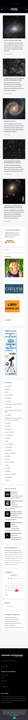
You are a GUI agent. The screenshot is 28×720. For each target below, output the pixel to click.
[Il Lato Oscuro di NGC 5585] (14, 26)
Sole (6, 465)
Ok (14, 717)
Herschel (7, 423)
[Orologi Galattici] (14, 108)
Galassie (6, 415)
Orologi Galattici (10, 121)
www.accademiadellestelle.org (11, 621)
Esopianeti (7, 407)
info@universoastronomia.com (10, 660)
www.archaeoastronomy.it (10, 617)
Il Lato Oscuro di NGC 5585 (12, 40)
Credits (2, 683)
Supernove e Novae (9, 474)
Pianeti (6, 456)
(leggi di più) (12, 236)
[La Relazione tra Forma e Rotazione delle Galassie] (14, 149)
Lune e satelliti (8, 444)
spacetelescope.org (18, 627)
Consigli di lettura (5, 686)
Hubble (6, 426)
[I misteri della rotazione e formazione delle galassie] (14, 191)
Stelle (6, 471)
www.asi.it (12, 623)
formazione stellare (17, 550)
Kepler (6, 438)
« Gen (6, 595)
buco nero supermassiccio (12, 560)
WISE (6, 480)
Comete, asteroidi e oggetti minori (12, 404)
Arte (6, 392)
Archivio (3, 677)
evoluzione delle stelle (9, 556)
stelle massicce (16, 562)
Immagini (7, 429)
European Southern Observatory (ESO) (13, 410)
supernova (11, 564)
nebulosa (20, 552)
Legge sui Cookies (5, 675)
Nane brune (7, 447)
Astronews (7, 395)
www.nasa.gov (18, 623)
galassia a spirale (15, 558)
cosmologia (14, 554)
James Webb (7, 435)
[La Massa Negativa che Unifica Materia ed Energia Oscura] (14, 67)
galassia (7, 552)
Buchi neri (7, 398)
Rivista (6, 459)
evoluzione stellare (18, 556)
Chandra (6, 401)
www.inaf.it (7, 623)
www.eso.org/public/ (9, 627)
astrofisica (20, 554)
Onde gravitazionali (9, 453)
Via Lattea (7, 477)
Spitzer (6, 468)
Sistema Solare (8, 462)
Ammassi (7, 386)
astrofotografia (8, 558)
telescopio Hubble (13, 552)
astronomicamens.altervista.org (12, 619)
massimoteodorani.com (10, 625)
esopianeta (11, 562)
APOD (6, 389)
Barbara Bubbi (4, 680)
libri (5, 441)
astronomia (8, 550)
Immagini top (7, 432)
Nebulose (7, 450)
